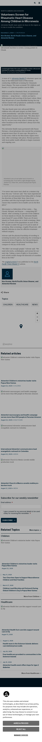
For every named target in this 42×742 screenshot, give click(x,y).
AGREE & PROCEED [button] (21, 723)
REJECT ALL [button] (21, 729)
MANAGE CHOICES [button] (21, 735)
